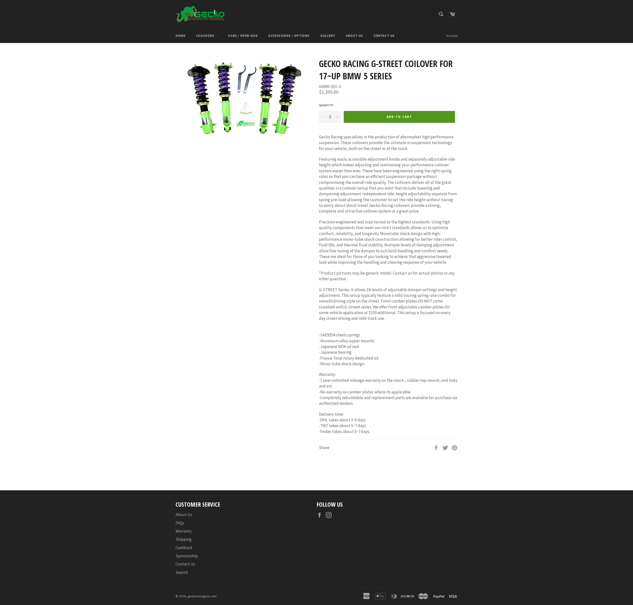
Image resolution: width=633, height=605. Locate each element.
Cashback (184, 547)
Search (182, 572)
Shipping (184, 539)
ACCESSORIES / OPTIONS (289, 35)
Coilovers (205, 35)
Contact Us (384, 35)
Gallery (327, 35)
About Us (354, 35)
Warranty (184, 531)
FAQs (180, 523)
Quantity (326, 105)
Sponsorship (187, 556)
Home (180, 35)
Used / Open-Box (243, 35)
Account (451, 36)
